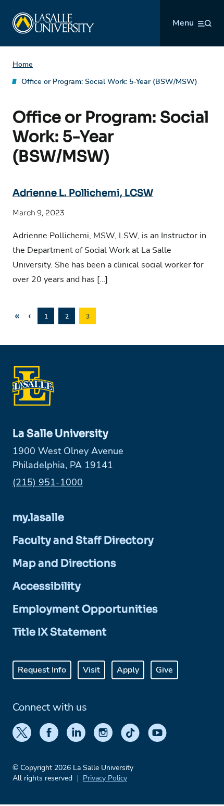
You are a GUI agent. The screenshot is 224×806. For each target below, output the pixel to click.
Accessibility (47, 586)
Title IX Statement (60, 632)
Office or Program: (109, 82)
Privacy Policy (105, 778)
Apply (128, 670)
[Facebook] (49, 732)
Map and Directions (64, 563)
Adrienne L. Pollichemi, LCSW (83, 193)
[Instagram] (103, 732)
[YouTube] (157, 732)
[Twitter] (22, 732)
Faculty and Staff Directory (83, 540)
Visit (91, 670)
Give (164, 670)
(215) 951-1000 (48, 482)
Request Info (42, 670)
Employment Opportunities (85, 609)
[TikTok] (130, 732)
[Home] (53, 23)
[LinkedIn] (76, 732)
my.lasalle (38, 517)
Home (23, 64)
